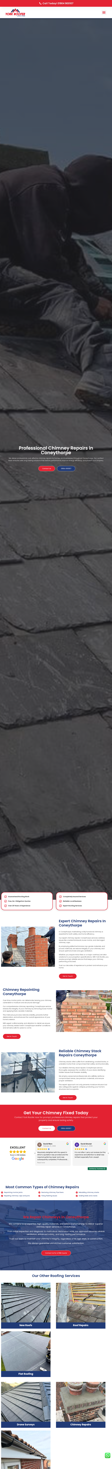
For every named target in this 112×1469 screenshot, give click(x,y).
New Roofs (25, 1325)
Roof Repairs (80, 1325)
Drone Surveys (26, 1424)
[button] (104, 12)
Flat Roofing (25, 1374)
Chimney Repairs (80, 1424)
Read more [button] (78, 1162)
